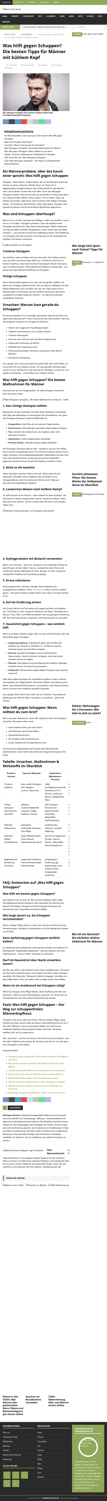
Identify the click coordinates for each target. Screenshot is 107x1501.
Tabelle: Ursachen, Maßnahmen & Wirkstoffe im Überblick (29, 154)
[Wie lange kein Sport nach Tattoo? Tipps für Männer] (88, 137)
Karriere (51, 16)
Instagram (44, 2)
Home (4, 16)
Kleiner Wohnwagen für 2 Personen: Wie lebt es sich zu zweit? (86, 709)
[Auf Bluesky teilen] (60, 121)
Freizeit (15, 16)
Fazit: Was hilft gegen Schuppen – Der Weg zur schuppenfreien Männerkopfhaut (32, 162)
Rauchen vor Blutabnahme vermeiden (33, 1399)
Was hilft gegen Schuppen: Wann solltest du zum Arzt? (28, 151)
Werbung (6, 1446)
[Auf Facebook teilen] (6, 121)
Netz (80, 16)
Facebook (6, 2)
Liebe (62, 16)
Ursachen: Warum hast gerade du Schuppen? (24, 145)
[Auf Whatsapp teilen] (42, 121)
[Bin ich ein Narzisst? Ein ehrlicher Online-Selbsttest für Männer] (88, 826)
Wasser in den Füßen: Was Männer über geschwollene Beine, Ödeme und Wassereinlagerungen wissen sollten (13, 1405)
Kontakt (6, 1450)
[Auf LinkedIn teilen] (18, 121)
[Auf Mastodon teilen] (48, 121)
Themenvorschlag (10, 1437)
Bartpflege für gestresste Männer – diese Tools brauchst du (36, 1093)
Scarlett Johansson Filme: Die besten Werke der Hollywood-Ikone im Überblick (87, 479)
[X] (15, 1475)
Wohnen (6, 22)
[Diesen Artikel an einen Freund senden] (30, 121)
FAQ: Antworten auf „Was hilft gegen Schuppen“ (25, 157)
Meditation (38, 590)
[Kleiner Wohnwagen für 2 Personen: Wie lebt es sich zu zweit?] (88, 598)
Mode (71, 16)
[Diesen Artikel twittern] (12, 121)
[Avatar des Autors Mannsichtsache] (88, 1446)
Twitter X (19, 2)
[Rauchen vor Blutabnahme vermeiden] (36, 1289)
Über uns (6, 1432)
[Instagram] (24, 1475)
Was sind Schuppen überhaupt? (18, 142)
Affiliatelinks (8, 1441)
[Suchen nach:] (90, 27)
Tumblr (56, 2)
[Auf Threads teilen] (66, 121)
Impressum (7, 1459)
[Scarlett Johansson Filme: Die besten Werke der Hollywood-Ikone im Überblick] (88, 366)
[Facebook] (6, 1475)
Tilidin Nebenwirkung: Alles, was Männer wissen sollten (58, 1401)
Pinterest (31, 2)
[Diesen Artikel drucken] (36, 121)
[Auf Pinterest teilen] (24, 121)
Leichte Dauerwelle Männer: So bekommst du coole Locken (36, 1070)
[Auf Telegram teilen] (54, 121)
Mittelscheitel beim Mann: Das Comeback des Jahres (33, 1078)
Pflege (90, 16)
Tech (100, 16)
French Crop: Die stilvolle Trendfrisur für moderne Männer (35, 1074)
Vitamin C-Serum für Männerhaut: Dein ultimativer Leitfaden (36, 1082)
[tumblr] (15, 1483)
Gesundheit (28, 16)
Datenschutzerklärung (11, 1455)
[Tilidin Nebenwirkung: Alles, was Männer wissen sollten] (59, 1289)
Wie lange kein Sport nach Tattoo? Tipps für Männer (87, 249)
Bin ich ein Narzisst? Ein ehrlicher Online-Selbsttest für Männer (87, 937)
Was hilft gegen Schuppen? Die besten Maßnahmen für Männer (32, 148)
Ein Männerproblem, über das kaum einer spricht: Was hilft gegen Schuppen (33, 137)
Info (40, 16)
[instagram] (6, 1483)
